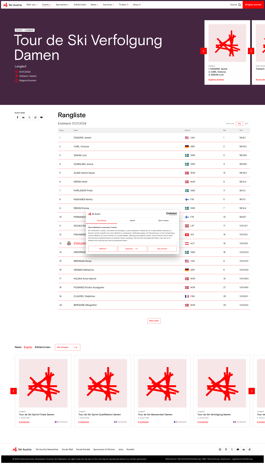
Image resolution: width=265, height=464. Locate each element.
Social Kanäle (83, 449)
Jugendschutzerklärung (242, 459)
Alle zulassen (162, 249)
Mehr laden (154, 321)
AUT (246, 124)
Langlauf (29, 30)
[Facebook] (226, 449)
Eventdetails (24, 422)
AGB (204, 459)
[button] (32, 5)
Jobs (120, 449)
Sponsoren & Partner (104, 449)
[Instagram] (220, 449)
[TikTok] (249, 449)
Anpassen (129, 249)
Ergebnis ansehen (216, 80)
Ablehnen (102, 249)
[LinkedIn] (243, 449)
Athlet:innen (42, 347)
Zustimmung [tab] (101, 221)
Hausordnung (213, 459)
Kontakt (130, 449)
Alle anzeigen (63, 347)
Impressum (225, 459)
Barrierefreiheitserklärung (189, 459)
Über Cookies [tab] (163, 221)
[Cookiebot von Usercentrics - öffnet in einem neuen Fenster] (168, 213)
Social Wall (67, 449)
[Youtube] (237, 449)
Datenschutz (170, 459)
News (18, 347)
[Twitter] (232, 449)
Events (19, 30)
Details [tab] (132, 221)
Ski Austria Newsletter (47, 449)
